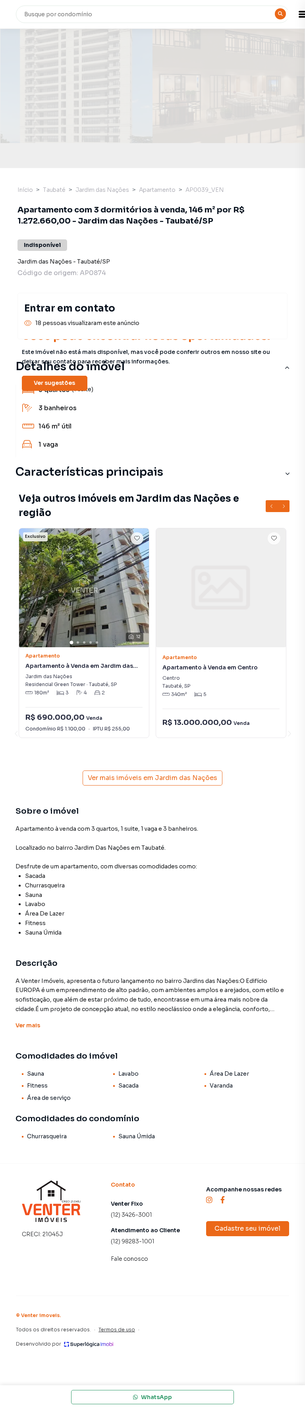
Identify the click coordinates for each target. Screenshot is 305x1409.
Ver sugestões (54, 382)
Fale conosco (129, 1258)
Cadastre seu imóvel (247, 1228)
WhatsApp (156, 1397)
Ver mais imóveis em (152, 778)
